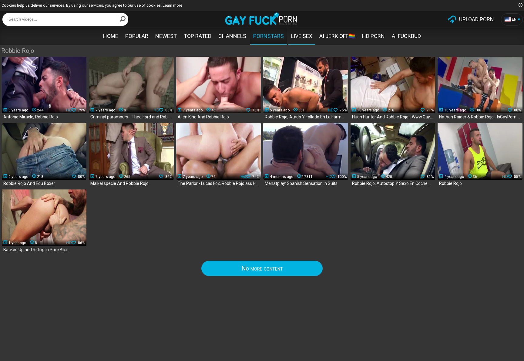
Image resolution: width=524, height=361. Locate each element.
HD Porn (373, 36)
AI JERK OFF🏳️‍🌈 (337, 36)
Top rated (197, 36)
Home (110, 36)
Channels (232, 36)
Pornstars (268, 36)
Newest (166, 36)
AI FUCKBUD (406, 36)
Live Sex (301, 36)
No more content (262, 268)
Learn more (172, 5)
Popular (136, 36)
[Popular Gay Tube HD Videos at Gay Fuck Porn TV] (261, 18)
